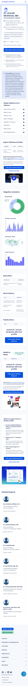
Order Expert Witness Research (14, 50)
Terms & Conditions (7, 682)
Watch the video (14, 170)
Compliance (5, 680)
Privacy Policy (5, 677)
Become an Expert (8, 632)
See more (6, 38)
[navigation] (25, 2)
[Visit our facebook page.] (3, 672)
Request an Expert (8, 629)
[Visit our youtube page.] (11, 672)
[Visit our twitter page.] (5, 672)
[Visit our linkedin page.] (8, 672)
